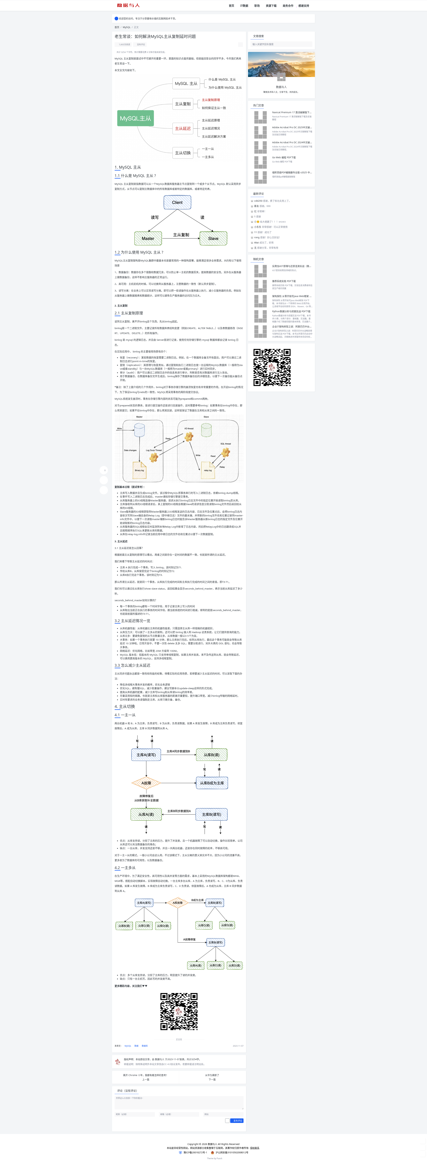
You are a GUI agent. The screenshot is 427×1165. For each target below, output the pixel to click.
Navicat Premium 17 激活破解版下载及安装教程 (298, 112)
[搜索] (312, 5)
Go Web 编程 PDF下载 (284, 157)
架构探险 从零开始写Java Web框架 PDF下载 (295, 296)
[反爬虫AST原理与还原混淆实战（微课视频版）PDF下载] (261, 271)
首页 (117, 27)
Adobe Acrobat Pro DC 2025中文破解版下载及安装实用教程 (304, 127)
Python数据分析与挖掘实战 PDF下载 (291, 311)
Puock (219, 1158)
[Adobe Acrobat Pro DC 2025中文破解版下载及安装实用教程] (261, 132)
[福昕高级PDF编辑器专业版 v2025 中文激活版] (261, 177)
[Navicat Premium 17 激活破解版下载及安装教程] (261, 117)
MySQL (126, 27)
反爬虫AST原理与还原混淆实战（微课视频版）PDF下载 (301, 266)
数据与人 (160, 1059)
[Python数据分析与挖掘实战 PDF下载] (261, 316)
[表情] (227, 1120)
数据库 (144, 1045)
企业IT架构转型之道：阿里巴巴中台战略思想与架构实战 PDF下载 (306, 326)
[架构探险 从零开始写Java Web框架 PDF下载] (261, 301)
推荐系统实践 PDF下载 (284, 281)
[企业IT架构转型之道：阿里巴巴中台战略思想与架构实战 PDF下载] (261, 331)
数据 (136, 1045)
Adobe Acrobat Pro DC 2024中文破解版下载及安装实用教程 (304, 142)
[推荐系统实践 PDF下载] (261, 286)
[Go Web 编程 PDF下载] (261, 162)
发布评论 (237, 1120)
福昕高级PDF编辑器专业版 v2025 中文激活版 (295, 172)
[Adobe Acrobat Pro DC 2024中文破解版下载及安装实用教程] (261, 147)
